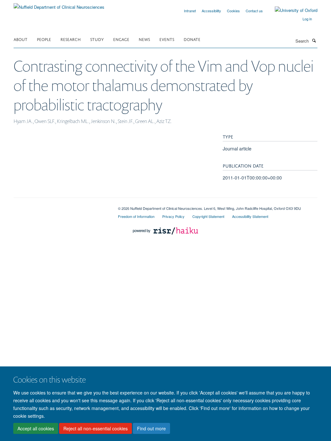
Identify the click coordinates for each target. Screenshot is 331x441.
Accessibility (211, 10)
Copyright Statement (208, 216)
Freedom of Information (136, 216)
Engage (121, 39)
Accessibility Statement (250, 216)
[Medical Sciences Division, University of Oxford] (61, 206)
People (44, 39)
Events (166, 39)
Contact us (254, 10)
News (144, 39)
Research (70, 39)
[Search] (313, 40)
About (20, 39)
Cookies (233, 10)
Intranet (190, 10)
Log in (307, 18)
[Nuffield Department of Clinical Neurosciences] (59, 5)
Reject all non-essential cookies (95, 428)
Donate (192, 39)
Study (97, 39)
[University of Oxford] (291, 10)
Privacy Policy (173, 216)
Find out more (151, 428)
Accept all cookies (35, 428)
